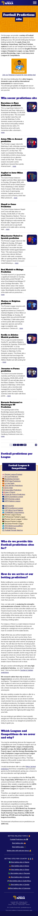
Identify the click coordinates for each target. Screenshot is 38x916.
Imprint (13, 903)
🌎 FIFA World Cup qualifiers (12, 526)
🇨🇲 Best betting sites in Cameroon (19, 888)
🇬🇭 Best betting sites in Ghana (19, 869)
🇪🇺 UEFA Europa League (11, 499)
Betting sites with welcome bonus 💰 (19, 850)
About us (15, 904)
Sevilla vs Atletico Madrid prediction (10, 336)
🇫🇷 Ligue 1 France (8, 492)
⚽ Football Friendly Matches (12, 530)
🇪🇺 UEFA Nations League (11, 501)
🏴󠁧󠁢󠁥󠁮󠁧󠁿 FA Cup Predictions (10, 477)
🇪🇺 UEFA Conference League (12, 508)
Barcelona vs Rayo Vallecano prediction (11, 104)
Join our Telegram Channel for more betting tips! (19, 75)
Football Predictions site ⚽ (19, 839)
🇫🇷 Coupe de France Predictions (13, 494)
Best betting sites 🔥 (19, 843)
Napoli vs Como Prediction (8, 205)
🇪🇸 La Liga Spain (8, 483)
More (3, 132)
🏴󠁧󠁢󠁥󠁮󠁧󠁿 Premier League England (12, 474)
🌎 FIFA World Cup (9, 528)
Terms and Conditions (21, 903)
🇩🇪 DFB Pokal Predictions (11, 481)
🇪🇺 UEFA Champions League (12, 497)
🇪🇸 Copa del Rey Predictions (12, 485)
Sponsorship (21, 904)
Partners (28, 904)
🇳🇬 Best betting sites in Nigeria (19, 862)
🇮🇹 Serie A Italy (7, 488)
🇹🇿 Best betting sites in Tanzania (19, 873)
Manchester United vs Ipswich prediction (11, 237)
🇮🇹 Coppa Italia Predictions (11, 490)
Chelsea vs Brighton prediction (10, 302)
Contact (10, 904)
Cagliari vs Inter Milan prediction (12, 173)
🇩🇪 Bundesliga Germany (10, 479)
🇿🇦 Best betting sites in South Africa (19, 881)
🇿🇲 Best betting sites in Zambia (19, 884)
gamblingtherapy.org (26, 907)
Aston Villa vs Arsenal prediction (11, 140)
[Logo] (7, 3)
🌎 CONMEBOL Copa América (13, 512)
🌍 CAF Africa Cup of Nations (12, 510)
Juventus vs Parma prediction (10, 369)
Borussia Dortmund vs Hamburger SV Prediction (11, 404)
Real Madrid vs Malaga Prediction (12, 270)
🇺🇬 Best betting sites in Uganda (19, 877)
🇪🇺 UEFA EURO (8, 506)
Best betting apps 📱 (19, 847)
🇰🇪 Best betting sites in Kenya (19, 866)
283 (25, 445)
